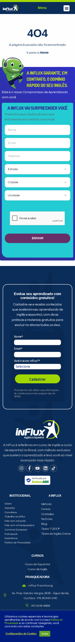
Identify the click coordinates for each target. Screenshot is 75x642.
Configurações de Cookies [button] (21, 633)
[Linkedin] (45, 468)
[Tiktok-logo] (53, 468)
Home (44, 52)
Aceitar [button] (45, 633)
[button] (67, 8)
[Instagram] (21, 468)
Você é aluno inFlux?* (27, 361)
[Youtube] (37, 468)
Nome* (18, 336)
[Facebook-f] (29, 468)
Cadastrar (37, 379)
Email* (18, 348)
